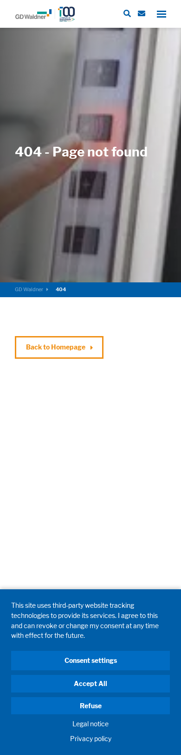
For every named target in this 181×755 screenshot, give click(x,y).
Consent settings (91, 660)
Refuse (91, 706)
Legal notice (90, 724)
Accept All (90, 683)
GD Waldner (29, 289)
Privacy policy (90, 739)
